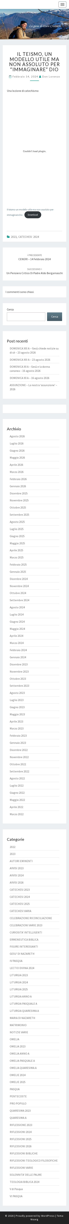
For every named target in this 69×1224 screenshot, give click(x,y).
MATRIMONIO (18, 1025)
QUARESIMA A (18, 1118)
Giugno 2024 (17, 621)
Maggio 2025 (17, 543)
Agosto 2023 (17, 693)
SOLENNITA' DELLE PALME (26, 1174)
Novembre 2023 (19, 671)
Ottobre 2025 (18, 507)
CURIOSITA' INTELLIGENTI (26, 932)
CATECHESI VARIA (20, 911)
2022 (12, 847)
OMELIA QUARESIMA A (23, 1068)
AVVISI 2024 (17, 875)
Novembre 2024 (19, 586)
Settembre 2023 (19, 685)
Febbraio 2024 (18, 650)
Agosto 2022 (17, 778)
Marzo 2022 (17, 814)
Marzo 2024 (17, 643)
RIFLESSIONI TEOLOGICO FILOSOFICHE (34, 1160)
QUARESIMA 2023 (20, 1110)
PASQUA (15, 1089)
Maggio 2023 (17, 714)
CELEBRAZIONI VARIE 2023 (26, 925)
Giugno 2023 (17, 707)
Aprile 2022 (16, 807)
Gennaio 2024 (18, 657)
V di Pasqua (16, 1189)
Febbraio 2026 (18, 479)
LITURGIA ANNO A (21, 996)
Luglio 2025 (17, 529)
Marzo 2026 (17, 472)
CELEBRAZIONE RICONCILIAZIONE (31, 918)
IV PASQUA (16, 961)
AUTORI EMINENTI (21, 861)
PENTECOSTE (18, 1096)
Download (33, 214)
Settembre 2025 (19, 514)
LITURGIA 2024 (19, 982)
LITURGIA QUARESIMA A (24, 1011)
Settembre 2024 (19, 600)
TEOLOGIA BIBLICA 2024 (24, 1182)
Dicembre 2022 (19, 750)
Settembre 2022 (19, 771)
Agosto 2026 (17, 436)
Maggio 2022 (17, 800)
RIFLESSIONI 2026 (20, 1146)
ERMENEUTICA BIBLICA (24, 939)
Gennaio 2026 (18, 486)
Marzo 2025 (17, 557)
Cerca (10, 309)
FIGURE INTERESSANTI (24, 946)
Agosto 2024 (17, 607)
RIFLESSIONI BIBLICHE (24, 1153)
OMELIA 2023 (17, 1046)
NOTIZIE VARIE (19, 1032)
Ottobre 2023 (18, 678)
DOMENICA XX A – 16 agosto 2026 (29, 378)
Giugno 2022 (17, 792)
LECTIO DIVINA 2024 (22, 968)
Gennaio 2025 (18, 571)
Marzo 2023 (17, 728)
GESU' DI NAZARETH (22, 953)
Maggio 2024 (17, 629)
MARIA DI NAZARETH (22, 1018)
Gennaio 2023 (18, 742)
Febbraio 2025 (18, 564)
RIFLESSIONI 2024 (20, 1132)
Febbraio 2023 (18, 735)
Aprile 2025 (16, 550)
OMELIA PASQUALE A (22, 1060)
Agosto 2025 (17, 522)
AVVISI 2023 (17, 868)
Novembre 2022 (19, 757)
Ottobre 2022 (18, 764)
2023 (14, 237)
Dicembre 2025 (19, 493)
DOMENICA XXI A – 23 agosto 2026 (30, 359)
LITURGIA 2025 (19, 989)
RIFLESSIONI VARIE (21, 1167)
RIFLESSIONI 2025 (20, 1139)
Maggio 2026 (17, 457)
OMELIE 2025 (17, 1082)
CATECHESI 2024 (28, 237)
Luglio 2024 (17, 614)
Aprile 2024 (16, 635)
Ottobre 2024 (18, 593)
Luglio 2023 (17, 700)
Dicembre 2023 (19, 664)
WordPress (48, 1215)
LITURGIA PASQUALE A (23, 1003)
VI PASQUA (16, 1196)
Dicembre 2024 (19, 579)
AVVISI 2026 (17, 882)
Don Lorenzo (51, 76)
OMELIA (14, 1039)
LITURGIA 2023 (19, 975)
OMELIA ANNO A (19, 1053)
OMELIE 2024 (17, 1075)
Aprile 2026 (16, 464)
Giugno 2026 (17, 450)
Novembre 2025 (19, 500)
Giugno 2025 (17, 536)
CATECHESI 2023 (20, 889)
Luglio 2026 (17, 443)
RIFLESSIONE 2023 (21, 1125)
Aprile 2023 (16, 721)
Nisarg (34, 1219)
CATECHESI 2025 (20, 904)
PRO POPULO (18, 1103)
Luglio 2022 (17, 785)
